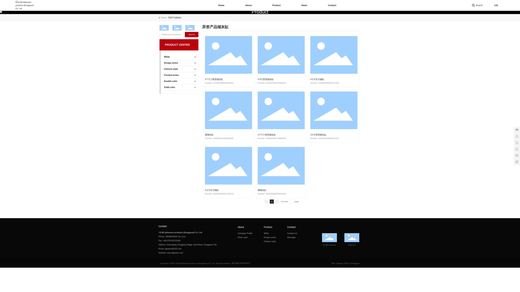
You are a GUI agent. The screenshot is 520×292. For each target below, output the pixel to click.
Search (479, 5)
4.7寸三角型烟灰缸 (214, 79)
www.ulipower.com (175, 253)
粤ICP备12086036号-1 (241, 263)
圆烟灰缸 (209, 135)
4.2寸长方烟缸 (317, 79)
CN (496, 5)
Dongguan (355, 263)
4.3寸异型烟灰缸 (266, 79)
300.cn (347, 263)
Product (260, 12)
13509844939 (171, 236)
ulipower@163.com (173, 249)
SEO (333, 263)
